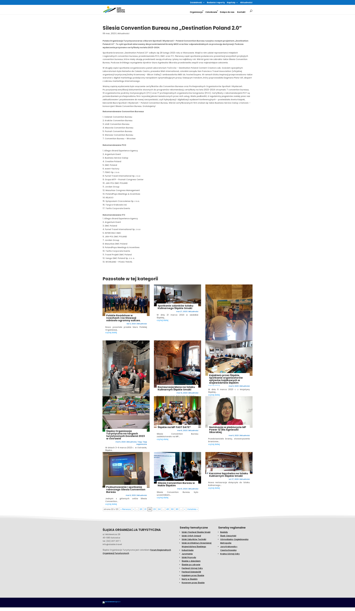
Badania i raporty (216, 3)
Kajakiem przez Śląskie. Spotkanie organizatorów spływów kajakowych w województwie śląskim (226, 378)
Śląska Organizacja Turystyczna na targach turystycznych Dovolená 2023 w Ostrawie (125, 434)
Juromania (187, 553)
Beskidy (224, 532)
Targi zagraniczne (141, 443)
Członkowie (211, 12)
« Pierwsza (126, 509)
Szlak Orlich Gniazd (191, 535)
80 (177, 509)
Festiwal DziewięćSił (191, 571)
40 (167, 509)
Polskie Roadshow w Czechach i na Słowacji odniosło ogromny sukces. (123, 318)
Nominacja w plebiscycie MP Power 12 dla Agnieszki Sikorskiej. (227, 429)
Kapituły (231, 3)
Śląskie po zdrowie (191, 564)
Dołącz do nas (227, 12)
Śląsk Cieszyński (228, 535)
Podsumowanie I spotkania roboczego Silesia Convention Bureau (125, 489)
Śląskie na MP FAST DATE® (174, 427)
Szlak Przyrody (189, 557)
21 (145, 509)
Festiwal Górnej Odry (192, 568)
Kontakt (241, 12)
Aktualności (246, 3)
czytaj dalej (111, 332)
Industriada (187, 550)
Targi (139, 442)
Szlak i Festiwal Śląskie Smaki (196, 532)
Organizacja (196, 12)
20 (141, 509)
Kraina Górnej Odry (230, 553)
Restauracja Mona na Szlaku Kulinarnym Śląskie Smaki (176, 388)
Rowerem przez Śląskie (193, 582)
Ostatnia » (192, 509)
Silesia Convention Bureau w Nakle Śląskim (176, 484)
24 (159, 509)
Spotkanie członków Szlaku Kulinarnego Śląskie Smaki (175, 307)
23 (154, 509)
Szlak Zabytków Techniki (194, 539)
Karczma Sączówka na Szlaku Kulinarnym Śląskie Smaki (228, 475)
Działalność (196, 3)
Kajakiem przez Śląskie (193, 575)
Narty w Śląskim (189, 579)
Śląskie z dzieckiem (191, 561)
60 (172, 509)
